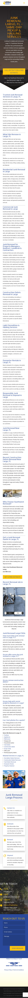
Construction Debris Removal (12, 760)
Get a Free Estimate (12, 577)
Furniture (6, 735)
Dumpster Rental (9, 764)
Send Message (17, 948)
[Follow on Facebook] (8, 964)
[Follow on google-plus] (16, 964)
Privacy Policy (8, 970)
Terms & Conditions (18, 970)
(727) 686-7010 (8, 891)
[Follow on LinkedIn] (20, 964)
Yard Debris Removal (10, 762)
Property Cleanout (9, 766)
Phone (6, 889)
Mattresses (7, 739)
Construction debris (9, 746)
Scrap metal (7, 748)
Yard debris (7, 745)
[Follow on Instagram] (12, 964)
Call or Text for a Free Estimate (14, 71)
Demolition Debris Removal (11, 758)
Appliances (7, 737)
